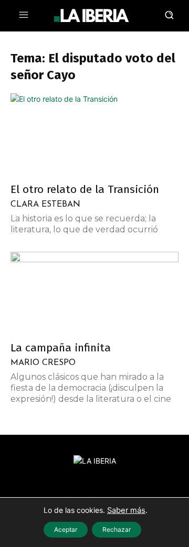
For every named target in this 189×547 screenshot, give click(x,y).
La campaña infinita (60, 348)
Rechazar (116, 529)
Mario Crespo (43, 363)
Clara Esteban (45, 204)
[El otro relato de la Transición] (94, 134)
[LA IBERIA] (91, 15)
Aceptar (65, 529)
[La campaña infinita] (94, 293)
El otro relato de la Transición (84, 189)
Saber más (126, 510)
